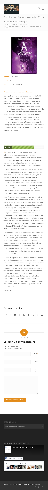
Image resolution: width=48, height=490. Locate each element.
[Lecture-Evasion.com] (20, 9)
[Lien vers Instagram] (39, 487)
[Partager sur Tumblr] (28, 315)
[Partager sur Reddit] (37, 315)
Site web (35, 371)
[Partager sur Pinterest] (19, 315)
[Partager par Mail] (42, 315)
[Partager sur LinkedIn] (24, 315)
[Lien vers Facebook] (35, 487)
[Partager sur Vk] (33, 315)
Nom (36, 353)
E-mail (36, 363)
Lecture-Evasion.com (22, 447)
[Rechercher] (37, 9)
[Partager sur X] (10, 315)
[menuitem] (37, 9)
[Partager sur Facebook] (6, 315)
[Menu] (43, 9)
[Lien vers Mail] (42, 487)
